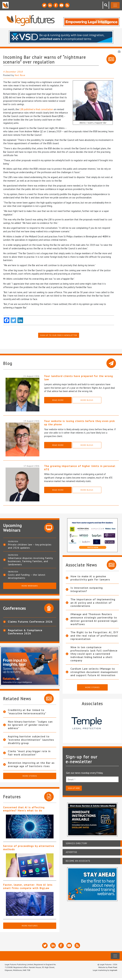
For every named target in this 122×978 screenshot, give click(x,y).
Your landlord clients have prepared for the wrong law (78, 377)
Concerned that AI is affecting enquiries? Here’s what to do (24, 809)
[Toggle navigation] (115, 5)
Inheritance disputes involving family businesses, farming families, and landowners (30, 561)
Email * (71, 779)
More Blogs (87, 400)
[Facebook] (6, 320)
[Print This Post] (119, 51)
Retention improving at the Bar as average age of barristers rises (31, 764)
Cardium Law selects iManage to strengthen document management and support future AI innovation (94, 672)
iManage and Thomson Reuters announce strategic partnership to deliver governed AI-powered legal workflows (94, 619)
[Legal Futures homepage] (30, 20)
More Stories (30, 776)
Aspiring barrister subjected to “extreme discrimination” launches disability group (31, 740)
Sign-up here (74, 788)
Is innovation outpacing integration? (87, 589)
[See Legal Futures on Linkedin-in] (50, 5)
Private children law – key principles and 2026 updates (29, 546)
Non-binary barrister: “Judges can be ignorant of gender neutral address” (30, 725)
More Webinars (30, 586)
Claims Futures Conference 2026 (30, 621)
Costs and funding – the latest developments (26, 576)
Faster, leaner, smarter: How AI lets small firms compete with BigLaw (28, 886)
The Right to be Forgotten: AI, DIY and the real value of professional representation (94, 636)
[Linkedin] (20, 320)
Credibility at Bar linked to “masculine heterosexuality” (27, 711)
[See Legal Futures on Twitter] (44, 5)
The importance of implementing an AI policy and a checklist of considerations (93, 603)
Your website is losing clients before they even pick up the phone (79, 422)
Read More (58, 400)
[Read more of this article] (29, 826)
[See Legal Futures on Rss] (67, 5)
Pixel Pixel (112, 967)
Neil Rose (20, 75)
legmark (113, 970)
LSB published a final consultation (36, 109)
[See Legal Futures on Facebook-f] (55, 5)
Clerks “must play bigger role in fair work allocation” (29, 753)
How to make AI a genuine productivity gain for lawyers (90, 578)
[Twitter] (13, 320)
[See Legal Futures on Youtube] (61, 5)
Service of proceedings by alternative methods (28, 847)
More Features (30, 925)
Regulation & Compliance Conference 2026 (25, 632)
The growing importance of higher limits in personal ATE (79, 467)
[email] (92, 779)
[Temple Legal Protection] (92, 723)
